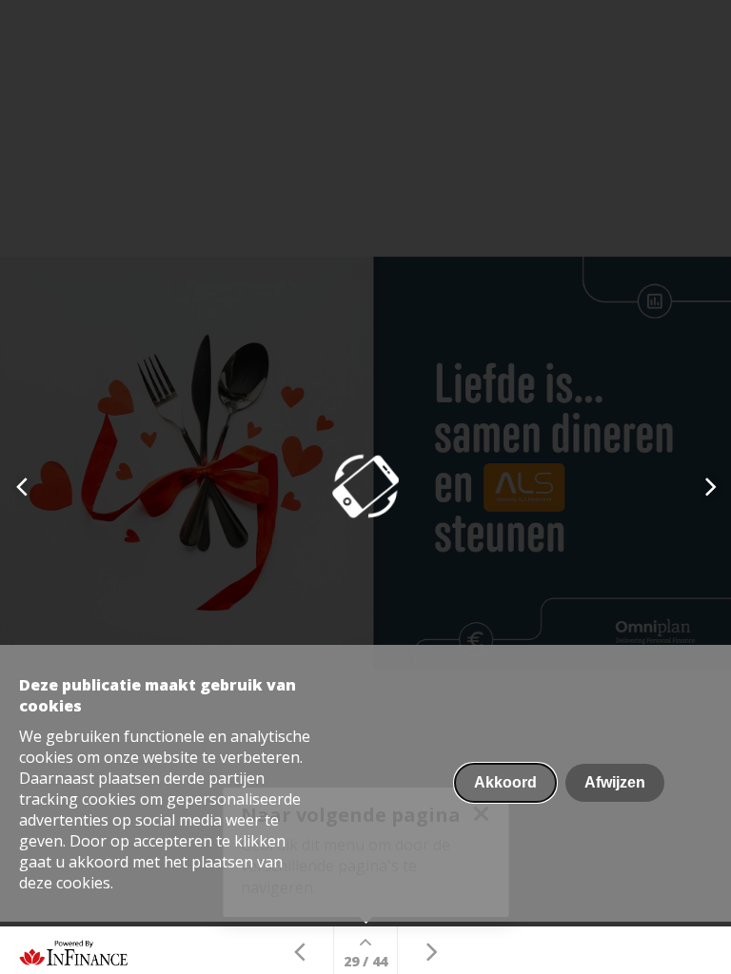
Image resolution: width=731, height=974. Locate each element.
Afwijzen (614, 782)
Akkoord (505, 782)
